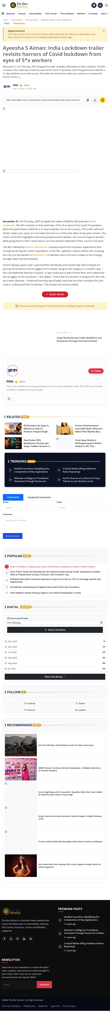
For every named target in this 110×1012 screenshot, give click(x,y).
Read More (55, 294)
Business (10, 13)
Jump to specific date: (17, 618)
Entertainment (32, 19)
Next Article (62, 332)
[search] (106, 5)
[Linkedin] (24, 938)
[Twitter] (10, 938)
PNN (9, 381)
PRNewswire (29, 1006)
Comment (7, 514)
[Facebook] (4, 938)
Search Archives (55, 629)
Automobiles (35, 13)
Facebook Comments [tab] (39, 497)
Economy (93, 13)
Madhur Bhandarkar (36, 247)
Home (5, 19)
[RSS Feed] (9, 398)
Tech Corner (51, 13)
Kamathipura (39, 255)
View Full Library (55, 676)
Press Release (67, 13)
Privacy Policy (69, 1006)
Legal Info (55, 1006)
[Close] (103, 31)
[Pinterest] (17, 938)
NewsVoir (43, 1006)
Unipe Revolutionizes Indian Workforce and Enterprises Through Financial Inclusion (79, 339)
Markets (81, 13)
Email (59, 502)
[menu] (4, 5)
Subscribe (44, 984)
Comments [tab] (13, 497)
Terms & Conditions (11, 1006)
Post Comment (13, 536)
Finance (22, 13)
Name (6, 502)
